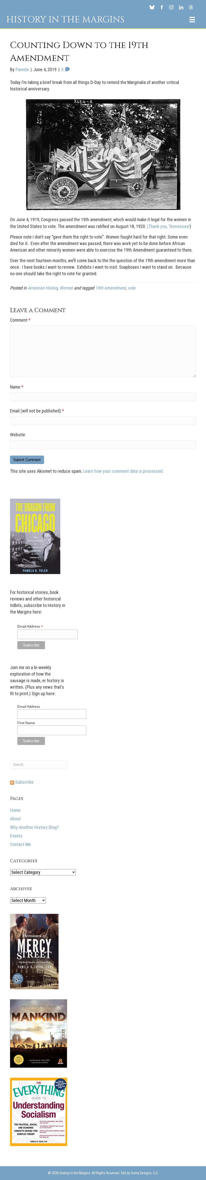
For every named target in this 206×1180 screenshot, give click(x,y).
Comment (20, 320)
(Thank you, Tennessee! (168, 226)
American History (43, 288)
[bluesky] (152, 7)
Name (16, 387)
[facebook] (161, 7)
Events (16, 835)
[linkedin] (181, 7)
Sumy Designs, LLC (144, 1173)
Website (17, 434)
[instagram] (171, 7)
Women (66, 288)
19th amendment (110, 288)
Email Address (30, 626)
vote (131, 288)
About (15, 818)
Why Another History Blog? (34, 827)
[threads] (191, 7)
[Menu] (192, 19)
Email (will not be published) (37, 410)
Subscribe (24, 782)
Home (15, 810)
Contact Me (20, 844)
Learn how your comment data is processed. (123, 471)
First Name (26, 723)
